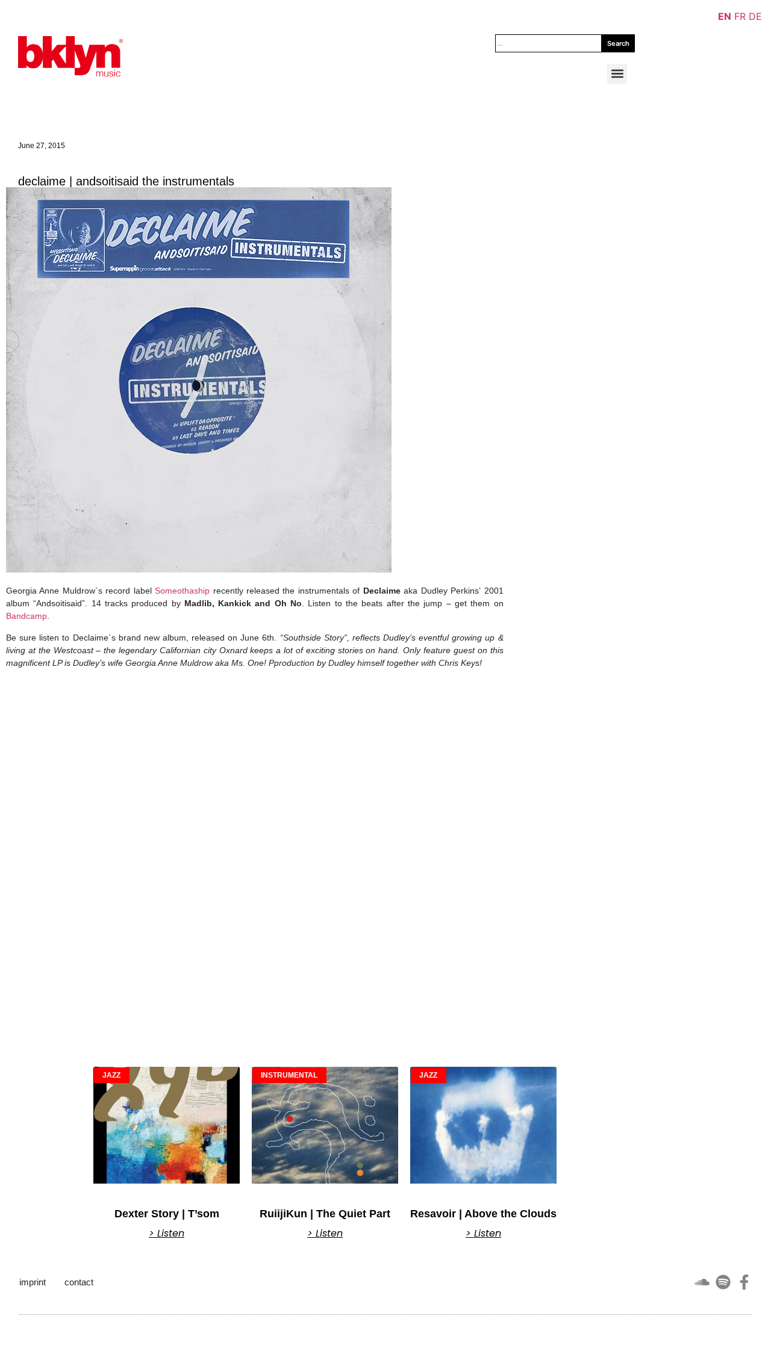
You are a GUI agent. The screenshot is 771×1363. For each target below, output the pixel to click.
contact (78, 1282)
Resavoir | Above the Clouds (483, 1214)
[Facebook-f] (744, 1282)
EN (724, 16)
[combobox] (548, 43)
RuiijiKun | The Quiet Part (325, 1214)
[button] (617, 74)
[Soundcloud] (702, 1282)
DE (755, 16)
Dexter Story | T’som (166, 1214)
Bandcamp (26, 616)
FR (740, 16)
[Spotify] (723, 1282)
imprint (32, 1282)
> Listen (166, 1233)
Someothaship (182, 590)
